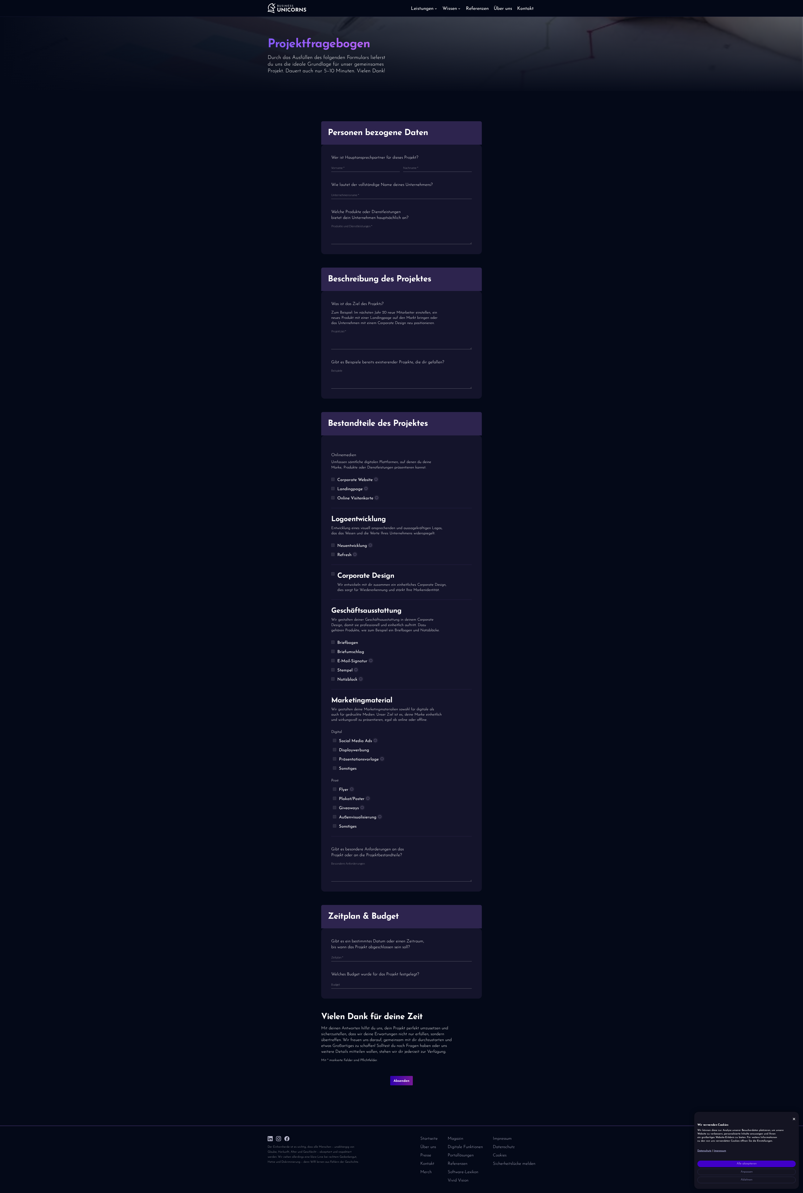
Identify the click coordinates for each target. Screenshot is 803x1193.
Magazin (455, 1139)
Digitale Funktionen (465, 1147)
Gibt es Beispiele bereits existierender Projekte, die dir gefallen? (387, 362)
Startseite (429, 1139)
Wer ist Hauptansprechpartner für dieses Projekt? (374, 158)
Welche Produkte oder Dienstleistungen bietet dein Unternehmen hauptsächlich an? (369, 215)
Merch (426, 1172)
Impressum (502, 1139)
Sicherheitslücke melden (514, 1164)
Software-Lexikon (463, 1172)
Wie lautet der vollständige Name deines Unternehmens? (382, 185)
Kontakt (427, 1164)
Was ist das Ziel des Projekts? (357, 304)
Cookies (499, 1155)
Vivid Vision (458, 1180)
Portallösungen (461, 1155)
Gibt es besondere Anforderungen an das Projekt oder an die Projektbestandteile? (367, 852)
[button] (424, 8)
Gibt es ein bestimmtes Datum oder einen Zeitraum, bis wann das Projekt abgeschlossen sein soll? (377, 944)
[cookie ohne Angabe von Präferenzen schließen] (794, 1119)
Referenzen (457, 1164)
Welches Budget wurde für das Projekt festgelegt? (375, 974)
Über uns (428, 1147)
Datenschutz (504, 1147)
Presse (425, 1155)
